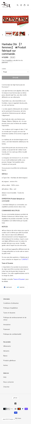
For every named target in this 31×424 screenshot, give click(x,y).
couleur (4, 69)
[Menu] (28, 5)
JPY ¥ (15, 398)
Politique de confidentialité (12, 334)
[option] (8, 33)
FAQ (4, 377)
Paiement (6, 329)
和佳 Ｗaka (18, 418)
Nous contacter (8, 381)
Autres (5, 365)
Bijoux (5, 355)
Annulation (6, 324)
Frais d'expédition (7, 60)
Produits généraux (9, 360)
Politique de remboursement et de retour (14, 318)
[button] (8, 419)
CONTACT (25, 259)
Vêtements (7, 346)
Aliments (6, 350)
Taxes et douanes (9, 312)
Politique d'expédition (10, 307)
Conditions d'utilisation (11, 303)
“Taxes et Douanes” (19, 279)
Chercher (6, 386)
